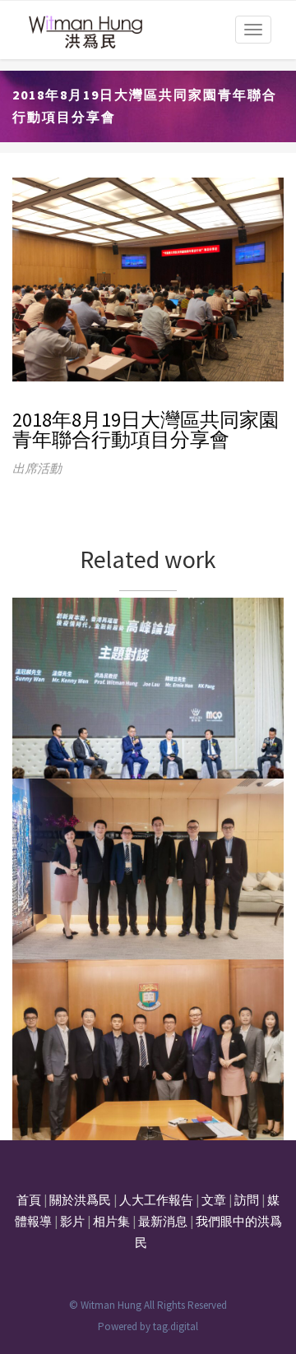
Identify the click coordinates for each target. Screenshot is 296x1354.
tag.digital (175, 1326)
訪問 (246, 1200)
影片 (72, 1221)
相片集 (111, 1221)
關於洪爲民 (80, 1200)
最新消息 (162, 1221)
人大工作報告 (156, 1200)
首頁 (28, 1200)
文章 (213, 1200)
